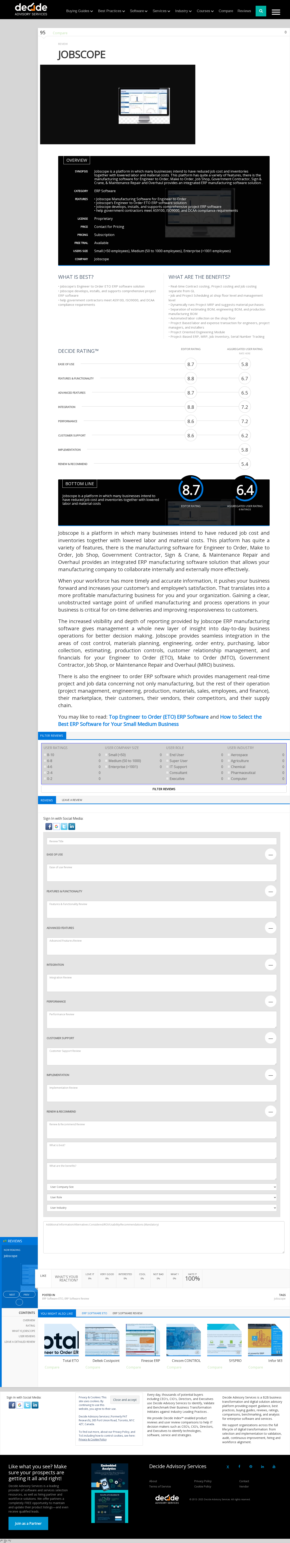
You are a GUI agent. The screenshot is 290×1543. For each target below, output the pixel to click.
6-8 (73, 760)
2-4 (73, 772)
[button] (49, 826)
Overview (29, 1320)
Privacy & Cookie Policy (93, 1439)
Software (137, 11)
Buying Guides (77, 11)
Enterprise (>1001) (135, 766)
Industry (181, 11)
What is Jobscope (23, 1331)
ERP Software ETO (52, 1298)
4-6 (73, 766)
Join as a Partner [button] (28, 1523)
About (153, 1481)
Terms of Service (160, 1486)
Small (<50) (135, 754)
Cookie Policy (202, 1486)
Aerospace (257, 754)
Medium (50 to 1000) (135, 760)
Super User (196, 760)
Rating (30, 1325)
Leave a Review (72, 800)
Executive (196, 778)
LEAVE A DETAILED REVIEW (19, 1342)
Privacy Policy (203, 1481)
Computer (257, 778)
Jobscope (280, 1298)
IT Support (196, 766)
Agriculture (257, 760)
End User (196, 754)
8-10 (73, 754)
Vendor (244, 1486)
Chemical (257, 766)
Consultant (196, 772)
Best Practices (109, 11)
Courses (203, 11)
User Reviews (27, 1336)
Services (160, 11)
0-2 (73, 778)
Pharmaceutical (257, 772)
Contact (244, 1481)
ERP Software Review (77, 1298)
